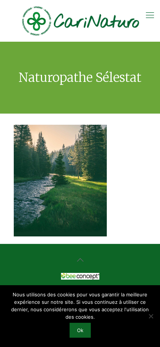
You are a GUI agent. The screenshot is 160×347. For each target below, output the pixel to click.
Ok (80, 330)
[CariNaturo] (80, 21)
